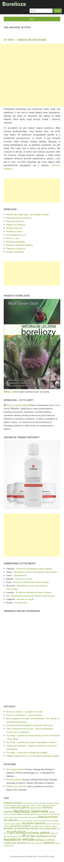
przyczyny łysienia (21, 826)
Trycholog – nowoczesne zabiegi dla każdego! (27, 752)
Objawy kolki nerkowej (16, 786)
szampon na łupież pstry (42, 828)
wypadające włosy (46, 836)
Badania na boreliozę (15, 224)
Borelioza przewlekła (15, 241)
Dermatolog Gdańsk (15, 769)
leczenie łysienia (33, 823)
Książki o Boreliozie (15, 251)
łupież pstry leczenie (15, 843)
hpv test (54, 814)
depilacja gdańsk (20, 807)
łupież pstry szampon (35, 843)
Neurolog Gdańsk (14, 779)
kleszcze (44, 816)
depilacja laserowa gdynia (26, 814)
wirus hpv (28, 835)
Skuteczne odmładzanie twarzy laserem (34, 568)
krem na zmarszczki (25, 820)
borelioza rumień (10, 805)
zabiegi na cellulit (44, 839)
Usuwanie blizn (20, 575)
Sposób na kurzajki (23, 578)
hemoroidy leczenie (43, 814)
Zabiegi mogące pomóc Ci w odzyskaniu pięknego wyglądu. (33, 755)
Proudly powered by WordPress (23, 856)
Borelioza (14, 3)
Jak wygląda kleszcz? (16, 234)
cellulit (38, 805)
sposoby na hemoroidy (16, 828)
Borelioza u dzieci (14, 231)
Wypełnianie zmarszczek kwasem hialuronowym (35, 571)
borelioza (42, 803)
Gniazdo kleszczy (14, 228)
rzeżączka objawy (50, 826)
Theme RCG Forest (46, 856)
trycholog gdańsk (38, 832)
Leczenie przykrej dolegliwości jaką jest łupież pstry (29, 725)
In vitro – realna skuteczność (25, 39)
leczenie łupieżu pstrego (12, 823)
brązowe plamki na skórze (26, 805)
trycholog (16, 831)
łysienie (48, 842)
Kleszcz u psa (12, 238)
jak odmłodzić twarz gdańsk (28, 817)
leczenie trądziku (52, 820)
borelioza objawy (53, 803)
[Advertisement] (32, 75)
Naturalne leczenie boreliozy (19, 217)
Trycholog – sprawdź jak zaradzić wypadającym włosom (31, 742)
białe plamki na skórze (31, 803)
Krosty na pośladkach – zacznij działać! (24, 715)
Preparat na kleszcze (15, 248)
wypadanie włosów (19, 839)
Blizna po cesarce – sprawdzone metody (24, 711)
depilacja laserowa (30, 811)
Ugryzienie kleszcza (15, 221)
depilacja (7, 808)
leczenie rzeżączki (39, 820)
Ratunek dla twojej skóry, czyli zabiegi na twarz (27, 214)
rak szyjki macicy (37, 826)
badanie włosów (13, 803)
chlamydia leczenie (48, 805)
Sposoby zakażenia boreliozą (19, 245)
